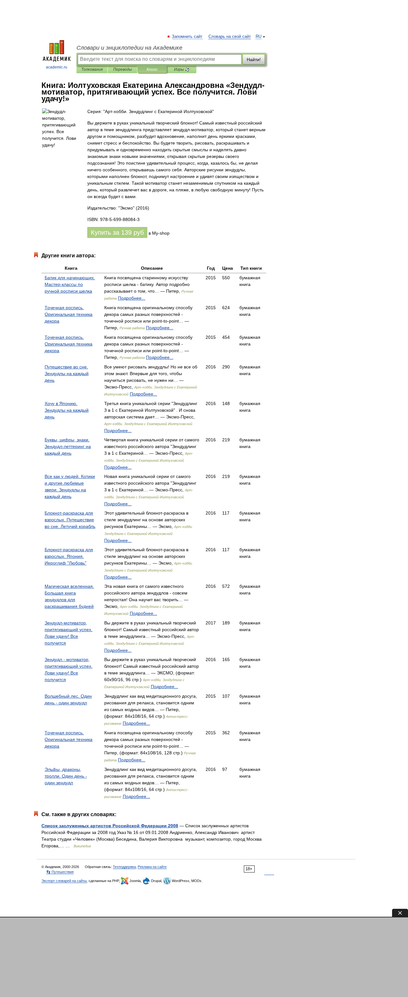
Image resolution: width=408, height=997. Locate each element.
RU (258, 36)
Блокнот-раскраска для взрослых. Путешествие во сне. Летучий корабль (70, 519)
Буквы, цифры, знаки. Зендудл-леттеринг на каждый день (68, 446)
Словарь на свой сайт (229, 36)
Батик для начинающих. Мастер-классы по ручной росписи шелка (70, 284)
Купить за (117, 232)
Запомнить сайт (187, 36)
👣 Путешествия (60, 872)
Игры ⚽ (182, 69)
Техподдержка (124, 867)
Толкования (92, 69)
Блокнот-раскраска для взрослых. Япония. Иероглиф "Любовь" (69, 556)
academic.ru (56, 67)
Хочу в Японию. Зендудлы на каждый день (67, 410)
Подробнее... (131, 298)
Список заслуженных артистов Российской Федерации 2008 (109, 825)
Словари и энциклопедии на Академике (129, 48)
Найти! (254, 59)
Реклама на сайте (152, 867)
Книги (152, 69)
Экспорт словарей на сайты (64, 881)
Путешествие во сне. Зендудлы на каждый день (67, 373)
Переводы (122, 69)
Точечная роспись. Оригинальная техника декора (68, 314)
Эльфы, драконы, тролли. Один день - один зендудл (66, 776)
